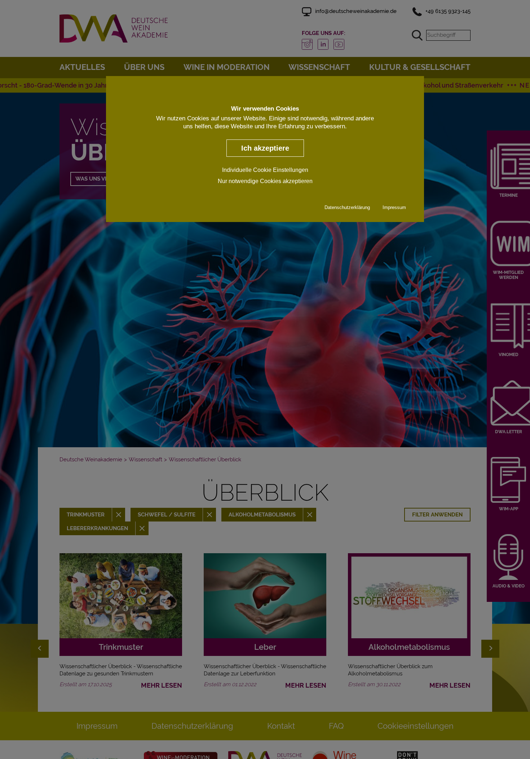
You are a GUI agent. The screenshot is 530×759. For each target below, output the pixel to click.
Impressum (394, 207)
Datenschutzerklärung (347, 207)
